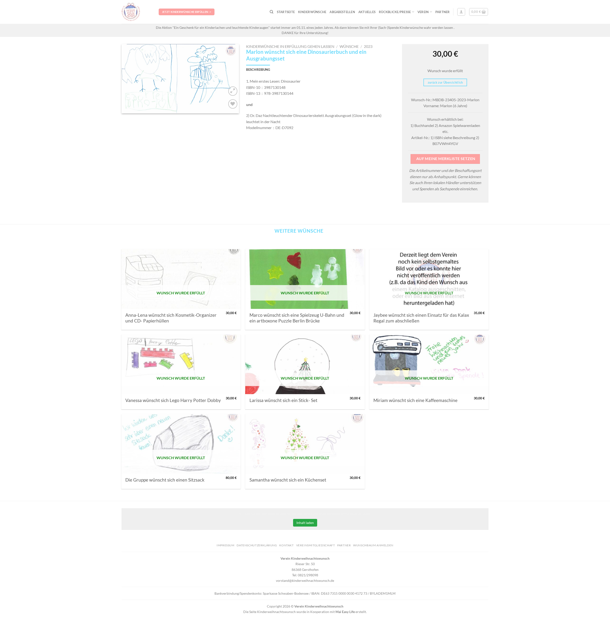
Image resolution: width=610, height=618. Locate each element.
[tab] (258, 69)
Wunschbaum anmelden (373, 545)
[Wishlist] (233, 104)
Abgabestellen (342, 12)
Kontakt (286, 545)
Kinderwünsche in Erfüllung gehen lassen (290, 46)
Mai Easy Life (345, 612)
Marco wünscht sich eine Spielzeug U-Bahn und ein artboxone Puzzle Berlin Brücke (296, 317)
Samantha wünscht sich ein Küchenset (287, 479)
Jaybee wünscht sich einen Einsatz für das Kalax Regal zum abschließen (421, 317)
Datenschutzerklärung (257, 545)
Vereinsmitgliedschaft (315, 545)
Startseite (286, 12)
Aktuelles (367, 12)
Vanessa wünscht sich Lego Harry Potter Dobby (173, 400)
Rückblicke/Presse (395, 12)
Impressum (225, 545)
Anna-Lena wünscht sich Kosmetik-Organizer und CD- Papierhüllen (171, 317)
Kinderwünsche (312, 12)
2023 (368, 46)
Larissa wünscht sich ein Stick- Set (283, 400)
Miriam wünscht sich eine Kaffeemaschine (415, 400)
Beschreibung (258, 69)
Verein (423, 12)
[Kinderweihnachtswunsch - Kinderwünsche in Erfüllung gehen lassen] (137, 12)
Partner (442, 12)
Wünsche (349, 46)
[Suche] (271, 11)
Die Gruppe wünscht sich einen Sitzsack (164, 479)
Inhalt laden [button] (305, 523)
